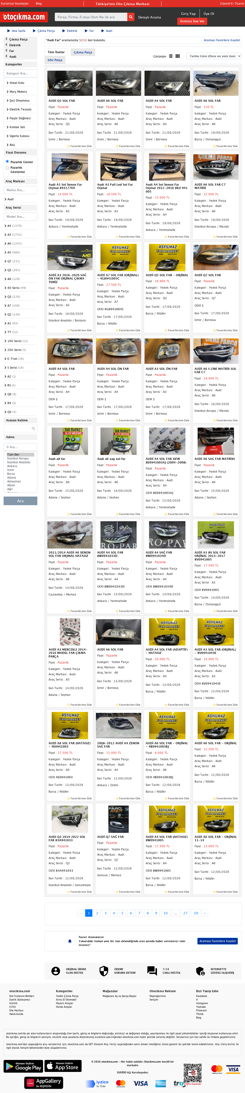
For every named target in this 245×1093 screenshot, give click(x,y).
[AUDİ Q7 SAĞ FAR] (118, 819)
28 (196, 913)
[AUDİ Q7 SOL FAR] (216, 257)
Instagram (202, 1003)
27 (185, 913)
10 (165, 913)
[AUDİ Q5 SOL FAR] (70, 83)
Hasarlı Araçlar (64, 1003)
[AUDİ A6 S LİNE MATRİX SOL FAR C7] (216, 351)
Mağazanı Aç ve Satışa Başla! (119, 996)
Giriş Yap (188, 13)
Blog (39, 3)
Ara (20, 501)
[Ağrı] (20, 489)
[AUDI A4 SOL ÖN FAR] (118, 351)
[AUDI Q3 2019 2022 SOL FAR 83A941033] (70, 819)
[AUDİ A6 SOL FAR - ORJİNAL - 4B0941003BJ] (167, 725)
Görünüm (159, 56)
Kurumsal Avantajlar (15, 3)
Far (91, 31)
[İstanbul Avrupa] (20, 458)
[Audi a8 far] (70, 441)
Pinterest (201, 1010)
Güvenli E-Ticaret (232, 3)
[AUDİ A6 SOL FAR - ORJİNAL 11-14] (216, 819)
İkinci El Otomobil (66, 999)
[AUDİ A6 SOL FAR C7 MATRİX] (216, 166)
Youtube (201, 1006)
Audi (109, 31)
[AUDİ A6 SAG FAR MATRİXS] (216, 441)
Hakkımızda (16, 1014)
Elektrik (72, 31)
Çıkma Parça (46, 31)
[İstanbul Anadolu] (20, 462)
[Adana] (20, 478)
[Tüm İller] (20, 455)
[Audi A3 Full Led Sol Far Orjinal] (118, 166)
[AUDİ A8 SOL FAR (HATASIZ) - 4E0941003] (70, 725)
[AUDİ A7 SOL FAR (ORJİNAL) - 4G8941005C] (118, 257)
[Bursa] (20, 474)
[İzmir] (20, 470)
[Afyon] (20, 485)
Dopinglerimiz (158, 996)
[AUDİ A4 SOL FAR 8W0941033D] (118, 534)
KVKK (12, 1006)
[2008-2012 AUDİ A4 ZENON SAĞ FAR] (118, 725)
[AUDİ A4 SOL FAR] (167, 83)
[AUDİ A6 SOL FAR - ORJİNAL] (216, 725)
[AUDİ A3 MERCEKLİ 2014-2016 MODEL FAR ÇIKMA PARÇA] (70, 631)
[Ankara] (20, 466)
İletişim (154, 999)
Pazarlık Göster (22, 162)
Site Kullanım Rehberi (21, 996)
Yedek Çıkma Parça (67, 996)
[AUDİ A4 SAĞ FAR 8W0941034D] (167, 534)
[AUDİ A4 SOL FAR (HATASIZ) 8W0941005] (167, 819)
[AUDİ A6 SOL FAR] (118, 83)
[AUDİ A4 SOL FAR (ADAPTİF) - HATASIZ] (167, 631)
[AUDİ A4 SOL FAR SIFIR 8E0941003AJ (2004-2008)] (167, 441)
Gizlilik (13, 1003)
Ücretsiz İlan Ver (192, 21)
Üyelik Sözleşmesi (19, 999)
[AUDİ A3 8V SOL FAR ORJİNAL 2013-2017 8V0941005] (216, 534)
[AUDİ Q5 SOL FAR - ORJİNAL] (167, 257)
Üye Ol (209, 13)
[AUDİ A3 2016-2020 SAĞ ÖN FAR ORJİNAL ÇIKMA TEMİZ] (70, 257)
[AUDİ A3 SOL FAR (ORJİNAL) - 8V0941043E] (216, 631)
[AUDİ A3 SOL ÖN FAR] (167, 351)
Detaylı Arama (149, 17)
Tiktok (200, 1014)
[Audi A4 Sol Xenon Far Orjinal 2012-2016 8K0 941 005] (167, 166)
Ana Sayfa (18, 31)
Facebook (201, 996)
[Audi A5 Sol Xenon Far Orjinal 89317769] (70, 166)
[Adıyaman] (20, 481)
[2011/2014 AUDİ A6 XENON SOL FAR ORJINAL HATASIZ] (70, 534)
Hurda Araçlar (64, 1006)
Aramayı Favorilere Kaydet (218, 941)
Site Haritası (16, 1010)
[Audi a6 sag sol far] (118, 441)
